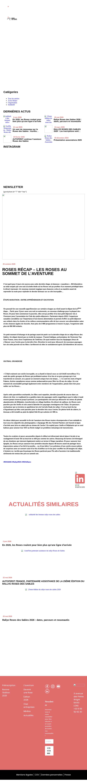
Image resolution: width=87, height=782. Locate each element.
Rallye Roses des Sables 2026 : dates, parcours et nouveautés (35, 620)
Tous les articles (13, 99)
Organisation (12, 103)
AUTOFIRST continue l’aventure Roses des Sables (27, 140)
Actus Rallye (12, 101)
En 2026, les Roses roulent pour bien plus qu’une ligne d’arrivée (37, 545)
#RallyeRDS (16, 462)
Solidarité (11, 105)
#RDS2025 (7, 462)
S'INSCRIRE (49, 750)
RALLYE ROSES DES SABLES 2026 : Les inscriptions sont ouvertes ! (67, 131)
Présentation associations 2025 (68, 140)
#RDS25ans (26, 462)
